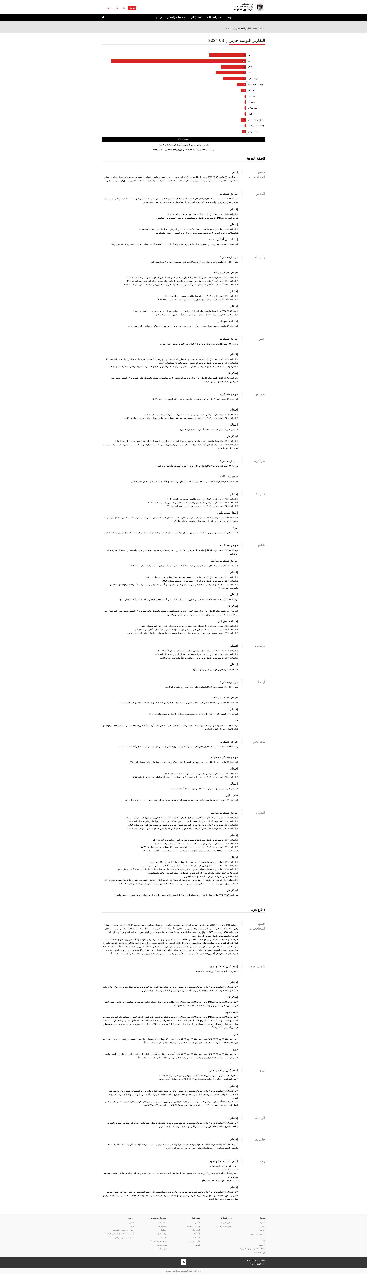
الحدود (262, 1223)
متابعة (132, 8)
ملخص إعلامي (194, 1241)
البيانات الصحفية (193, 1226)
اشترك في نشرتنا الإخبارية (124, 1237)
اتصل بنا (131, 1223)
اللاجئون (262, 1230)
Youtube (117, 8)
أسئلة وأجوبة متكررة (159, 1241)
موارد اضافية (162, 1245)
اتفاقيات (164, 1237)
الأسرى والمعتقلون (257, 1234)
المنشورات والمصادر (176, 17)
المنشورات (162, 1223)
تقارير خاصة (162, 1249)
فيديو (198, 1245)
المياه (263, 1237)
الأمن (263, 1241)
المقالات (196, 1237)
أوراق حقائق (162, 1234)
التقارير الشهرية (226, 1226)
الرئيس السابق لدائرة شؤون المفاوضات (118, 1234)
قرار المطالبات (259, 1252)
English (109, 8)
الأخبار (197, 1223)
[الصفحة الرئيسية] (236, 7)
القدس (262, 1226)
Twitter (124, 8)
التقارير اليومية (259, 28)
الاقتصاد (262, 1245)
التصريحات (196, 1230)
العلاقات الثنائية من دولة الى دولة (252, 1249)
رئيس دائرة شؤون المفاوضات (122, 1230)
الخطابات (196, 1234)
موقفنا (230, 17)
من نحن (158, 17)
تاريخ (132, 1226)
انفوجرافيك (162, 1226)
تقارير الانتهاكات (214, 17)
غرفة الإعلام (196, 17)
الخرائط (164, 1230)
